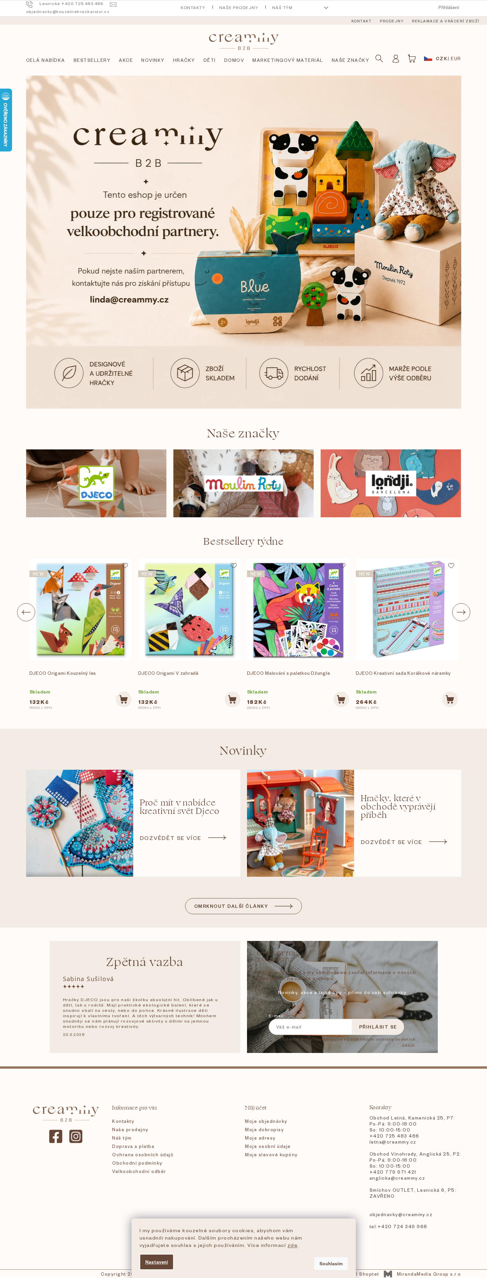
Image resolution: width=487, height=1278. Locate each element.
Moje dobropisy (264, 1129)
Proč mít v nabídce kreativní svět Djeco (180, 807)
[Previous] (26, 612)
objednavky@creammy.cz (401, 1214)
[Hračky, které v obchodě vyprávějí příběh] (300, 823)
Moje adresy (260, 1138)
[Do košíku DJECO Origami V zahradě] (232, 699)
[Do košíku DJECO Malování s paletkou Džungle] (341, 699)
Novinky (243, 751)
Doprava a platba (133, 1146)
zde (293, 1245)
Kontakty (193, 7)
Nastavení (156, 1262)
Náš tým (282, 7)
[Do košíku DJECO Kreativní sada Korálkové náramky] (450, 699)
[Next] (461, 612)
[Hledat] (379, 58)
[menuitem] (361, 21)
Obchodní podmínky (137, 1163)
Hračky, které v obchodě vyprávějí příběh (398, 807)
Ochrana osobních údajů (142, 1154)
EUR (456, 58)
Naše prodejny (238, 7)
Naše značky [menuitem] (351, 60)
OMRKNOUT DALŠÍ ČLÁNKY (231, 906)
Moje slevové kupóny (271, 1154)
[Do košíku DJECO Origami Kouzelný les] (124, 699)
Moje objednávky (266, 1121)
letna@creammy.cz (393, 1142)
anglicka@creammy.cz (397, 1178)
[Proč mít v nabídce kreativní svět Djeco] (79, 823)
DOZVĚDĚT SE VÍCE (171, 837)
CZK (442, 58)
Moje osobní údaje (268, 1146)
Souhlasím (331, 1263)
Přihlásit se (378, 1027)
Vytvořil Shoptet (358, 1274)
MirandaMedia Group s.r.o (429, 1274)
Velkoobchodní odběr (139, 1171)
